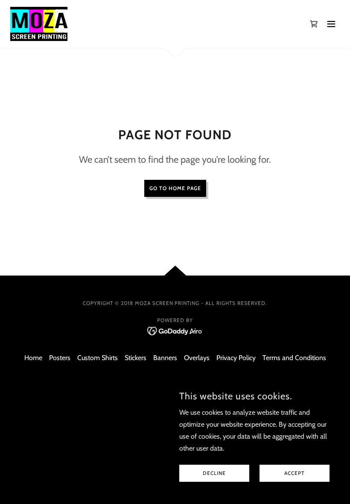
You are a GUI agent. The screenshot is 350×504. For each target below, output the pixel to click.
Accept (294, 473)
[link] (38, 24)
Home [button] (33, 358)
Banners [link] (165, 358)
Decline (214, 473)
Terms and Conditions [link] (294, 358)
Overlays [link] (197, 358)
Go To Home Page (175, 188)
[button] (331, 23)
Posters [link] (59, 358)
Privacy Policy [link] (236, 358)
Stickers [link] (135, 358)
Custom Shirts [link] (97, 358)
